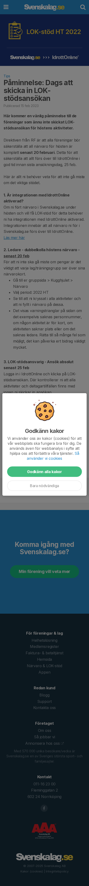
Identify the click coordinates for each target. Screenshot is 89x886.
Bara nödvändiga (44, 485)
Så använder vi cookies (53, 456)
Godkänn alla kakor (44, 471)
